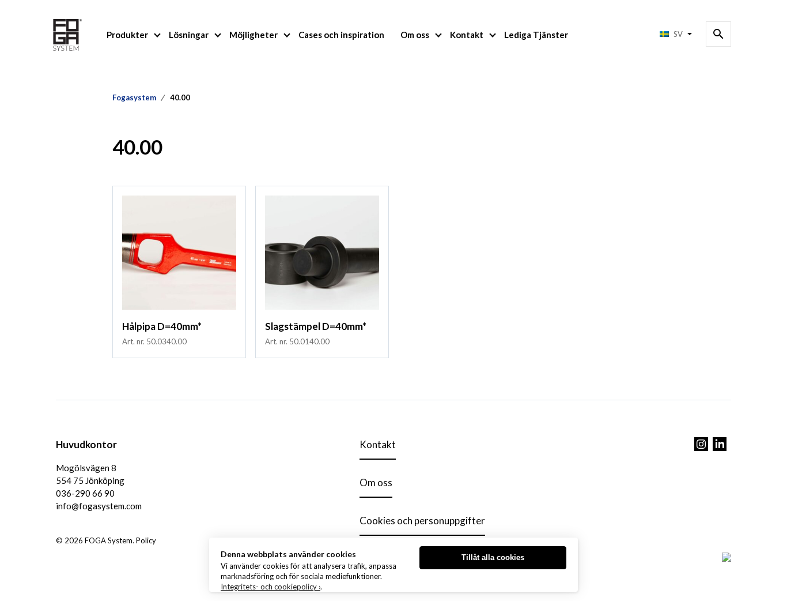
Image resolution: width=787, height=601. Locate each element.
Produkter (127, 34)
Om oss (414, 34)
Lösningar (189, 34)
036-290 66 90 (85, 493)
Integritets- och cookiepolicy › (270, 586)
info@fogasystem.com (99, 506)
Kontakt (466, 34)
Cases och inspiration (341, 34)
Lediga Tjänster (536, 34)
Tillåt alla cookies (492, 557)
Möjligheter (253, 34)
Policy (146, 540)
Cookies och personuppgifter (422, 520)
